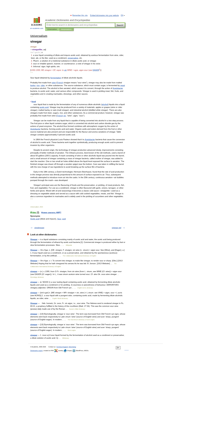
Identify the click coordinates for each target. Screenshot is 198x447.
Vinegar (33, 239)
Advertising (72, 347)
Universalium (52, 29)
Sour (59, 219)
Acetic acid (34, 219)
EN (122, 15)
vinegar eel (116, 228)
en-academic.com (36, 28)
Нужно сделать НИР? (51, 212)
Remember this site (80, 15)
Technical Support (62, 347)
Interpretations (66, 29)
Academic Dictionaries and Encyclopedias (67, 20)
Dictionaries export (36, 350)
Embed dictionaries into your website (104, 15)
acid (64, 219)
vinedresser (39, 228)
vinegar (33, 271)
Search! (120, 25)
